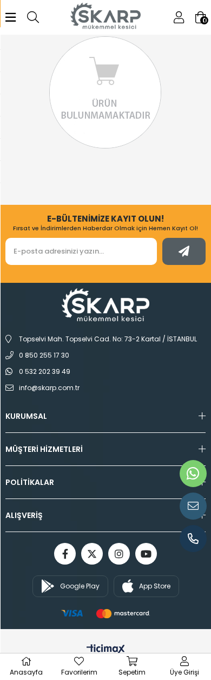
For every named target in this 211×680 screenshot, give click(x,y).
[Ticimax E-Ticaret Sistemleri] (106, 650)
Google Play (80, 586)
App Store (154, 586)
